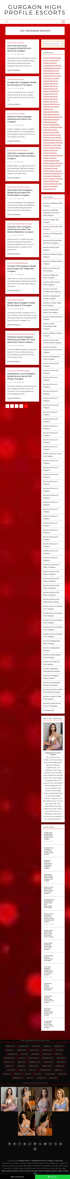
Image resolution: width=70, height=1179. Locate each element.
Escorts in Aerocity (54, 137)
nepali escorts (21, 1066)
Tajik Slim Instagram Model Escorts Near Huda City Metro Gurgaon (21, 156)
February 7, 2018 (11, 54)
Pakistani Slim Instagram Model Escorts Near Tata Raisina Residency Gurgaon (20, 229)
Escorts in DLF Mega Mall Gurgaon (17, 263)
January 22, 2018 (11, 274)
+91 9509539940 (18, 1177)
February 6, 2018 (11, 88)
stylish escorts (59, 1070)
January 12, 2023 (48, 924)
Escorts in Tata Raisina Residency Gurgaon (19, 224)
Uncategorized (48, 710)
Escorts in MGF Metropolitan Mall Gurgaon (49, 326)
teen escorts (38, 1074)
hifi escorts (58, 1054)
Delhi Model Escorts (54, 117)
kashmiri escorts (48, 1062)
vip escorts (30, 1078)
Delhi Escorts (55, 104)
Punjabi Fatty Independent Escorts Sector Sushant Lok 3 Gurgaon (48, 836)
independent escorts (47, 1058)
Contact (65, 1171)
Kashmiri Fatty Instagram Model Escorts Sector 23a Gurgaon (19, 119)
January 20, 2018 (11, 309)
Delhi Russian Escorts (51, 119)
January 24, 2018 (11, 198)
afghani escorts (10, 1046)
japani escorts (22, 1062)
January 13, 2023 (48, 841)
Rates (60, 1171)
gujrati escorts (47, 1054)
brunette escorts (58, 1046)
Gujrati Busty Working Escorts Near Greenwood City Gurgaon (49, 999)
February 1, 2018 (11, 162)
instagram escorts (9, 1062)
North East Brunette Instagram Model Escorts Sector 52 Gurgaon (19, 48)
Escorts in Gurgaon (50, 186)
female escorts (36, 1054)
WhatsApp (53, 1177)
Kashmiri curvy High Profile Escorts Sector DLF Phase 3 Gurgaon (48, 890)
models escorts (9, 1066)
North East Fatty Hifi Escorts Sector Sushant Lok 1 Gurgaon (48, 1012)
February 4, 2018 (11, 125)
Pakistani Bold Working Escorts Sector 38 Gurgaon (48, 958)
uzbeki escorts (62, 1074)
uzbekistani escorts (17, 1078)
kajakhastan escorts (34, 1062)
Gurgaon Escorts (56, 155)
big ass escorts (36, 1046)
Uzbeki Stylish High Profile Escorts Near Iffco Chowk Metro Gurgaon (48, 934)
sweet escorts (7, 1074)
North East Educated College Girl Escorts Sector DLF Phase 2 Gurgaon (48, 970)
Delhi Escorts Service (51, 107)
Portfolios (47, 1171)
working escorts (41, 1078)
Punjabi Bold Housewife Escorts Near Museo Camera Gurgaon (48, 1024)
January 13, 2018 (11, 382)
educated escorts (12, 1054)
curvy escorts (59, 1050)
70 (21, 406)
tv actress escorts (50, 1074)
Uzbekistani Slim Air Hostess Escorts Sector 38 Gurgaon (48, 987)
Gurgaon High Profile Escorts (35, 9)
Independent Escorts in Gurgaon (42, 1161)
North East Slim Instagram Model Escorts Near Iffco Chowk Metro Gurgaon (20, 192)
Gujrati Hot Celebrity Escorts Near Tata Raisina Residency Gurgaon (48, 864)
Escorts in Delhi (49, 58)
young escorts (53, 1078)
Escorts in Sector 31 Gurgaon (15, 300)
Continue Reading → (14, 70)
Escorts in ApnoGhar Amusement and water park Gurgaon (51, 212)
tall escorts (28, 1074)
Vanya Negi (59, 1161)
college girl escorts (47, 1050)
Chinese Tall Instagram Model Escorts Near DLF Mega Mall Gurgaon (21, 268)
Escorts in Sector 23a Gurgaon (16, 113)
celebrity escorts (21, 1050)
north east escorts (34, 1066)
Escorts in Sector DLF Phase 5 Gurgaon (18, 371)
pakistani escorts (47, 1066)
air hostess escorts (23, 1046)
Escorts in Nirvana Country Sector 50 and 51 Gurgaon (52, 349)
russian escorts (11, 1070)
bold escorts (47, 1046)
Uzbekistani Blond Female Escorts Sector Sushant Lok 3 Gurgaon (48, 878)
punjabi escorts (59, 1066)
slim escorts (32, 1070)
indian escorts (61, 1058)
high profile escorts (9, 1058)
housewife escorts (33, 1058)
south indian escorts (45, 1070)
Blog (35, 1173)
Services (54, 1171)
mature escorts (61, 1062)
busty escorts (9, 1050)
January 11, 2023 (48, 977)
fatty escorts (24, 1054)
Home (4, 1171)
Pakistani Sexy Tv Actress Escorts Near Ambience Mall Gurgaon (48, 851)
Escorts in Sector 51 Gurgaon (15, 79)
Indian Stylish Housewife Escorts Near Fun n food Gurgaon (48, 946)
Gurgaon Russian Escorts (52, 184)
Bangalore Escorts (50, 145)
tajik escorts (17, 1074)
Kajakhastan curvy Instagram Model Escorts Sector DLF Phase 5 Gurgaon (21, 376)
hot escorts (22, 1058)
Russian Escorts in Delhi (15, 1171)
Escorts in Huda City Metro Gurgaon (18, 150)
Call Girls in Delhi (55, 127)
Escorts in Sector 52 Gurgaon (15, 42)
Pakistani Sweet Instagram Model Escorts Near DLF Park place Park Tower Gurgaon (21, 339)
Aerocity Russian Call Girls (53, 143)
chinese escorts (34, 1050)
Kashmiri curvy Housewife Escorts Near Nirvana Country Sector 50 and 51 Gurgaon (49, 917)
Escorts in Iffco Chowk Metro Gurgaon (18, 187)
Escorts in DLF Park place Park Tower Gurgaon (21, 334)
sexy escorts (22, 1070)
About (41, 1171)
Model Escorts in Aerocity (52, 140)
